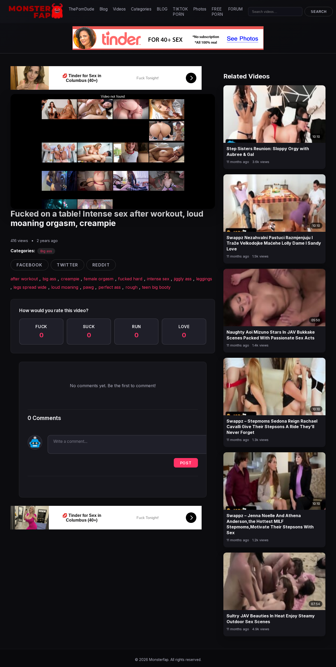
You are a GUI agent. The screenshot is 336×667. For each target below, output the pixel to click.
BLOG (162, 9)
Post (186, 463)
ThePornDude (81, 9)
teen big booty (156, 287)
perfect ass (109, 287)
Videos (119, 9)
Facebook (29, 264)
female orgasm (98, 278)
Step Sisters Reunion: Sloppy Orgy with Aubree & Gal (268, 151)
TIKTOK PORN (180, 12)
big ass (49, 278)
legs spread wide (29, 287)
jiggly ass (183, 278)
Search (319, 12)
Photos (199, 9)
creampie (70, 278)
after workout (24, 278)
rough (131, 287)
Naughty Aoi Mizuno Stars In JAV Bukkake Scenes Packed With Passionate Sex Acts (271, 334)
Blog (103, 9)
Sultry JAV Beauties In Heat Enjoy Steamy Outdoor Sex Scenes (271, 618)
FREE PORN (217, 12)
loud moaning (64, 287)
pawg (88, 287)
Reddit (101, 264)
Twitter (67, 264)
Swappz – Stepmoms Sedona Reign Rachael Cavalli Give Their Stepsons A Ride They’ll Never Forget (272, 426)
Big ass (46, 251)
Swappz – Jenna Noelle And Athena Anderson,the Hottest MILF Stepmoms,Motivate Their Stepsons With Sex (270, 524)
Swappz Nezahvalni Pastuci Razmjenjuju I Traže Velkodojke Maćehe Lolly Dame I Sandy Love (274, 243)
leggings (204, 278)
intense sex (158, 278)
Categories (141, 9)
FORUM (235, 9)
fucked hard (130, 278)
